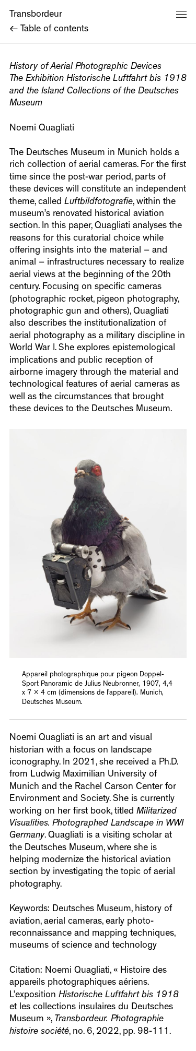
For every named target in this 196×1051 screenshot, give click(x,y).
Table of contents (48, 29)
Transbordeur (35, 15)
